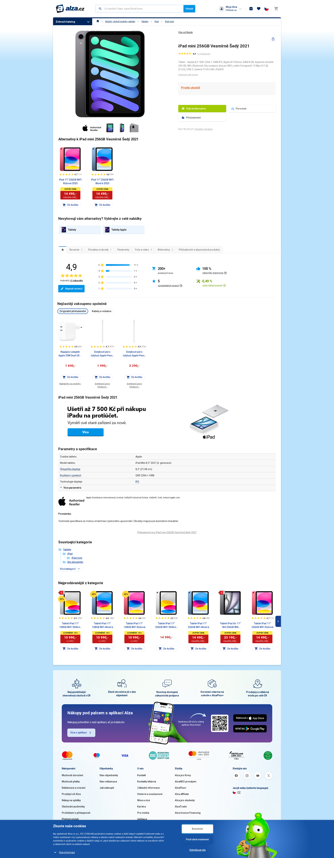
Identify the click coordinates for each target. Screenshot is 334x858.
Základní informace (148, 787)
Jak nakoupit (107, 787)
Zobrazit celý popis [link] (188, 74)
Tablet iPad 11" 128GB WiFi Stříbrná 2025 (70, 625)
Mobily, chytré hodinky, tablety (120, 21)
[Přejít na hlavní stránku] (70, 8)
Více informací (67, 852)
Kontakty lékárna (146, 781)
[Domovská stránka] (98, 21)
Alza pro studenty (185, 800)
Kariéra (141, 806)
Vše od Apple (185, 32)
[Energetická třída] (61, 593)
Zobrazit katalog (65, 21)
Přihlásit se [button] (231, 10)
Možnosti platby (71, 781)
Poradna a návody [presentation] (100, 249)
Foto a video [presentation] (143, 249)
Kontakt (141, 775)
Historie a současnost (149, 794)
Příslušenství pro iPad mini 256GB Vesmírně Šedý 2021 (167, 532)
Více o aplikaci (78, 732)
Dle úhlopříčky (75, 562)
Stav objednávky (109, 775)
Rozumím (197, 828)
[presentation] (62, 249)
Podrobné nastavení (197, 839)
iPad (156, 21)
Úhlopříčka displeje (70, 469)
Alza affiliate (182, 794)
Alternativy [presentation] (165, 249)
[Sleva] (61, 599)
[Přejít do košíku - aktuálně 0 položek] (276, 9)
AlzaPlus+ (180, 787)
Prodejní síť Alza (71, 794)
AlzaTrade (181, 806)
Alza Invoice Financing (188, 812)
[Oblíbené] (259, 9)
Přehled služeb (70, 819)
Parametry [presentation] (123, 249)
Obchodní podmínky (73, 806)
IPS (137, 481)
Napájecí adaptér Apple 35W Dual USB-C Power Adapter (70, 353)
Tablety (144, 21)
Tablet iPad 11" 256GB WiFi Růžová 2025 (262, 625)
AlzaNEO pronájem (185, 781)
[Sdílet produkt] (273, 39)
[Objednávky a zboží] (251, 9)
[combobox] (140, 8)
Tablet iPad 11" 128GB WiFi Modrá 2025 (102, 625)
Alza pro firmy (183, 775)
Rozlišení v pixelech (70, 475)
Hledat (189, 8)
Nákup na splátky (71, 800)
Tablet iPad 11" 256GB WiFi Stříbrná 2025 (166, 625)
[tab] (62, 249)
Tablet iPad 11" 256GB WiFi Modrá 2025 (198, 625)
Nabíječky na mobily (70, 383)
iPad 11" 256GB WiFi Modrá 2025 (102, 181)
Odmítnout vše (197, 850)
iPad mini (169, 21)
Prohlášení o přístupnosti (76, 812)
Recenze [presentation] (75, 249)
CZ (239, 792)
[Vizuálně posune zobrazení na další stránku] (278, 621)
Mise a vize (143, 800)
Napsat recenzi (73, 288)
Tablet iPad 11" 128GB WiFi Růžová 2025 (134, 625)
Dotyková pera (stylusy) (102, 385)
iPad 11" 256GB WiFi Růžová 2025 (70, 181)
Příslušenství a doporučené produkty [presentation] (199, 249)
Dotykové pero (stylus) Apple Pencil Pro (134, 353)
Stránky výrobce (204, 129)
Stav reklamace (108, 781)
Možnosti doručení (72, 775)
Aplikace (142, 819)
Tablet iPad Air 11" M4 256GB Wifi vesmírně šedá (230, 625)
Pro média (143, 812)
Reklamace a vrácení (73, 787)
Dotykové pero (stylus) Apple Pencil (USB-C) (102, 353)
